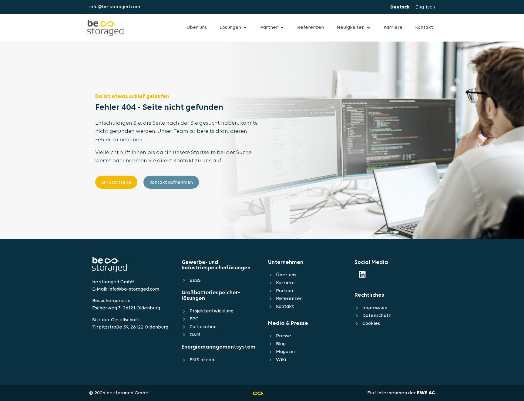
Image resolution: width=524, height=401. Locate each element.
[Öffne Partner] (282, 27)
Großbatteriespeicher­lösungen (211, 295)
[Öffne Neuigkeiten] (368, 27)
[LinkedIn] (362, 274)
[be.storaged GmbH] (105, 26)
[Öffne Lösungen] (245, 27)
